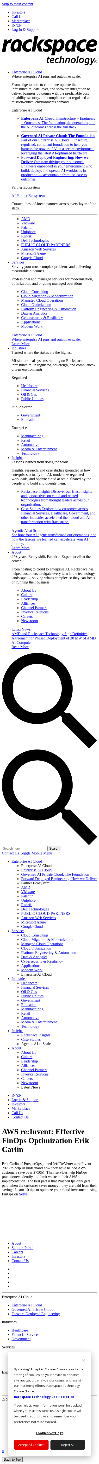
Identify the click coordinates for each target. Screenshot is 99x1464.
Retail (25, 440)
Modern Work (32, 326)
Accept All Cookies (31, 1445)
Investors (18, 1256)
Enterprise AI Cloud (27, 72)
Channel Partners (34, 608)
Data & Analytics (34, 313)
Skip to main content (17, 4)
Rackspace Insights (56, 498)
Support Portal (22, 1248)
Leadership (29, 599)
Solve (23, 1194)
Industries (19, 348)
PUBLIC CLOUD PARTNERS (45, 245)
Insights (17, 458)
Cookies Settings (49, 1433)
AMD (25, 219)
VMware (28, 223)
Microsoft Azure (33, 253)
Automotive (30, 445)
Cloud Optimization (36, 305)
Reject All (67, 1445)
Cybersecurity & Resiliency (42, 318)
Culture (26, 595)
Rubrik (26, 236)
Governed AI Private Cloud (32, 1309)
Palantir (27, 227)
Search (54, 848)
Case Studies (58, 515)
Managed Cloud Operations (42, 300)
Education (29, 419)
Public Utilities (32, 399)
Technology (30, 453)
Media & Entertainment (39, 449)
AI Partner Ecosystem (28, 196)
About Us (28, 590)
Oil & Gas (29, 394)
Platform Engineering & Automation (48, 309)
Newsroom (29, 621)
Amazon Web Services (38, 249)
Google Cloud (32, 258)
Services (18, 262)
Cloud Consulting (34, 292)
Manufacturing (32, 436)
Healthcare (29, 386)
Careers (27, 616)
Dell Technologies (35, 240)
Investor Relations (35, 612)
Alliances (28, 603)
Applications (30, 322)
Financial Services (35, 390)
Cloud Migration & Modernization (47, 296)
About (16, 552)
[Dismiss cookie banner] (83, 1360)
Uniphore (28, 232)
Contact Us (11, 853)
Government (30, 415)
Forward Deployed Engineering (36, 1314)
